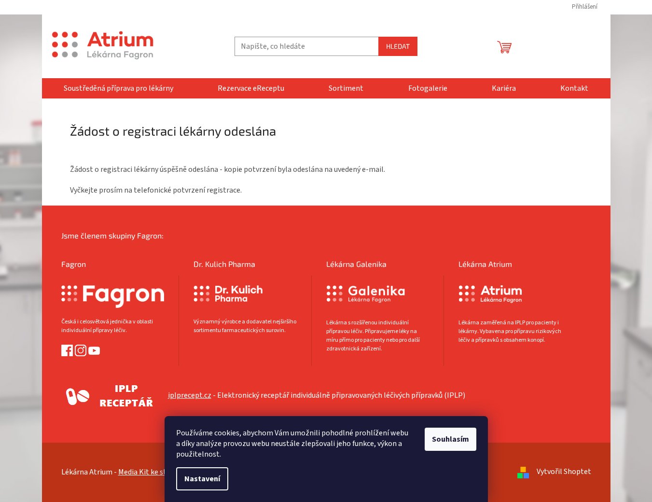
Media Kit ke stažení (151, 472)
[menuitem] (118, 88)
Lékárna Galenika (356, 263)
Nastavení (202, 479)
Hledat (398, 46)
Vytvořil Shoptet (564, 471)
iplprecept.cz (189, 395)
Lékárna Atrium (485, 263)
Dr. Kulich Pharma (224, 263)
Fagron (73, 263)
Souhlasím (450, 439)
